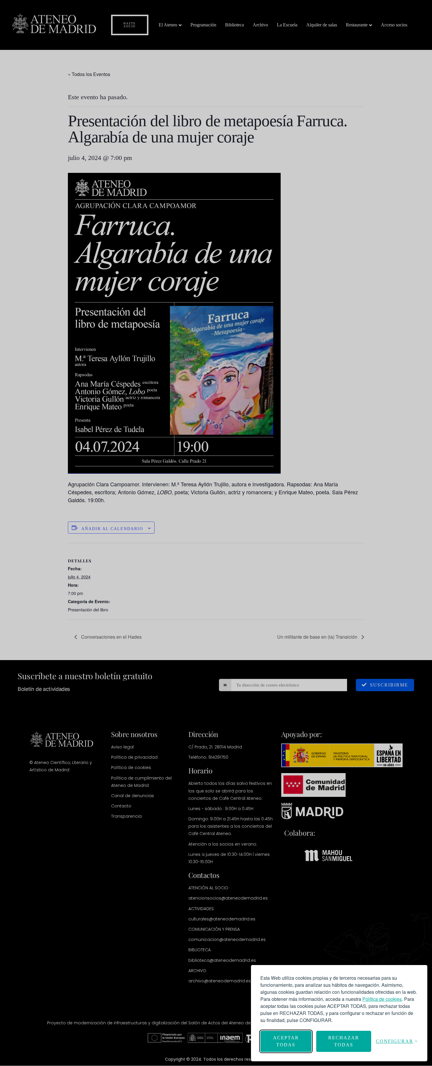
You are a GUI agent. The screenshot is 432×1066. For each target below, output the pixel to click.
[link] (382, 999)
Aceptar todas (286, 1041)
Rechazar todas (343, 1041)
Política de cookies (382, 999)
